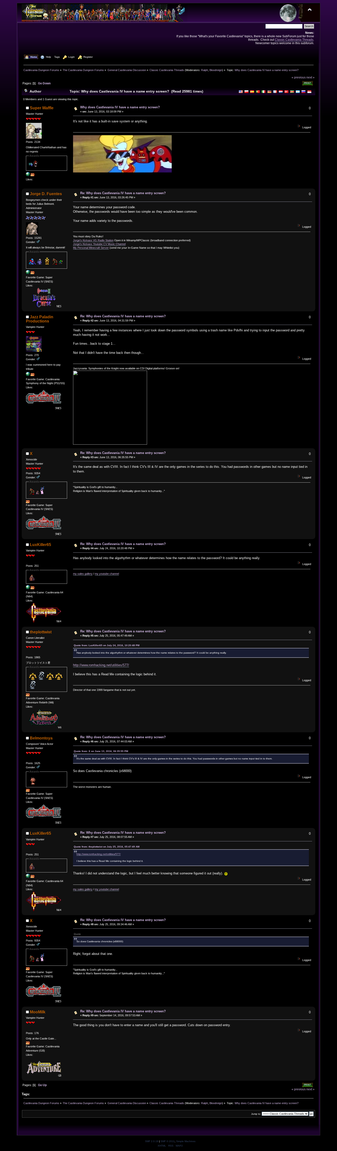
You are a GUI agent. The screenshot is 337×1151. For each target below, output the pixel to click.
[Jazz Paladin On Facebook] (28, 375)
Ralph (204, 70)
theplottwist (41, 632)
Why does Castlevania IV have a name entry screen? (120, 107)
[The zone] (28, 175)
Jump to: (256, 1114)
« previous (299, 77)
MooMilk (37, 1012)
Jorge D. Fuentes (46, 194)
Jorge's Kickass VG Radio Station (93, 240)
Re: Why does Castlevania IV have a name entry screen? (123, 193)
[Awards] (33, 175)
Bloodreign (215, 70)
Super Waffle (42, 108)
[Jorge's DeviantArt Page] (28, 273)
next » (310, 77)
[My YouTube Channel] (28, 588)
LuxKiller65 (40, 545)
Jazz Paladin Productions (39, 319)
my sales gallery (83, 573)
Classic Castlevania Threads (294, 39)
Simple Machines (185, 1141)
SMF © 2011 (168, 1141)
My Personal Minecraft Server (91, 247)
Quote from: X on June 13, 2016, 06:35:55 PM (101, 751)
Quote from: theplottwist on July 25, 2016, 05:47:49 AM (106, 846)
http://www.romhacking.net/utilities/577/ (101, 665)
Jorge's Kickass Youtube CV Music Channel (99, 244)
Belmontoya (41, 738)
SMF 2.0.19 (151, 1141)
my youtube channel (107, 573)
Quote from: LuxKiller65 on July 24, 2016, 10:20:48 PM (106, 645)
